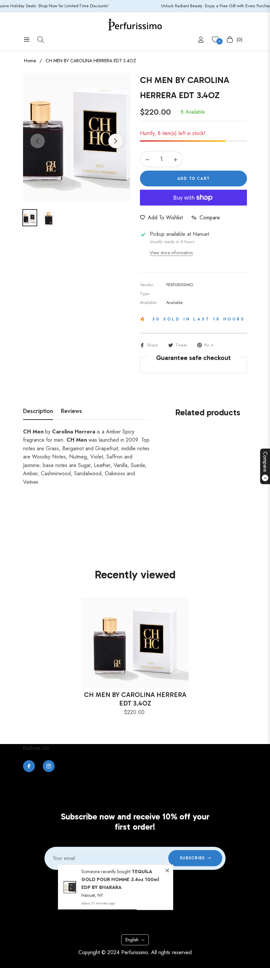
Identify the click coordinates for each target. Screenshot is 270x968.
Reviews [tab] (71, 411)
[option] (76, 137)
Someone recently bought (106, 871)
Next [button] (115, 141)
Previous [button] (37, 141)
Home (30, 60)
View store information (171, 252)
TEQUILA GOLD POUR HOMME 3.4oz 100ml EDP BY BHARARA (120, 879)
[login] (201, 39)
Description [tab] (38, 411)
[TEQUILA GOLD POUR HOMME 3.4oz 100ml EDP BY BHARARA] (70, 887)
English (132, 939)
